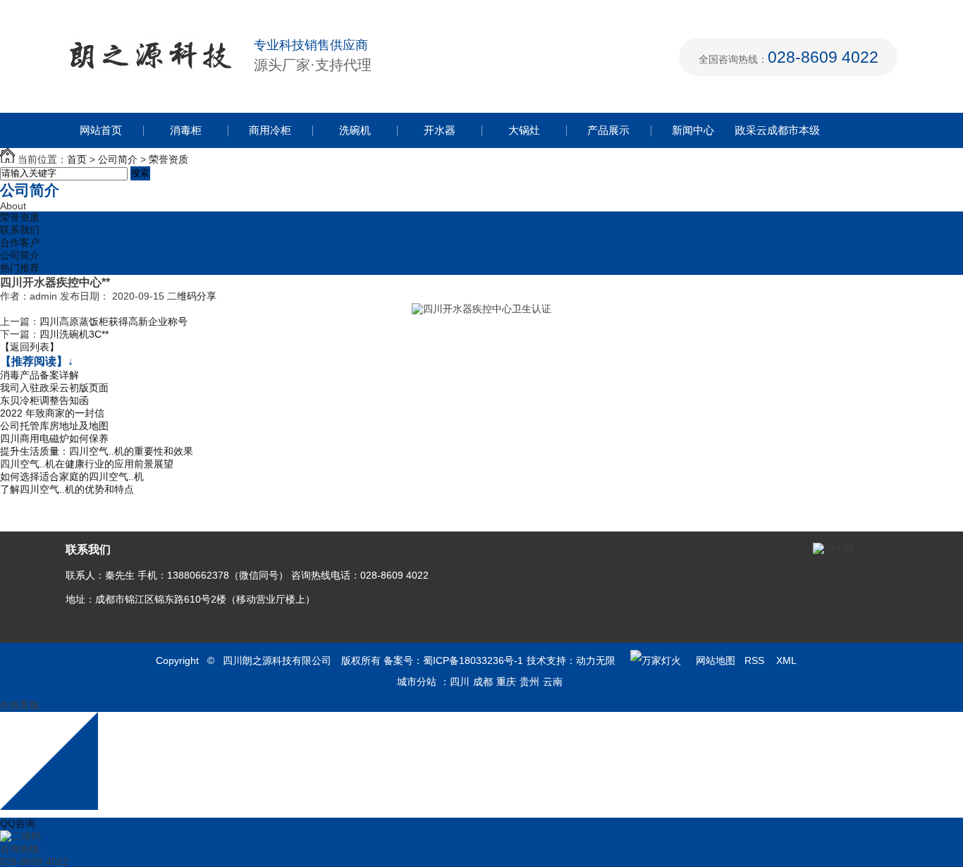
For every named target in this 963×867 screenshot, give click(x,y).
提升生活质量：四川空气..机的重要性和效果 (96, 451)
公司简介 (117, 159)
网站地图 (715, 660)
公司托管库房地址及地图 (54, 425)
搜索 (140, 173)
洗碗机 (355, 130)
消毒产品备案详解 (39, 375)
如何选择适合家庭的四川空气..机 (72, 476)
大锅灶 (524, 130)
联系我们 (19, 229)
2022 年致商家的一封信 (52, 413)
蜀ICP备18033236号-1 (473, 660)
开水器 (439, 130)
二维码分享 (191, 296)
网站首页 (101, 130)
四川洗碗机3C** (74, 334)
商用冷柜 (270, 130)
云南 (553, 681)
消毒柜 (186, 130)
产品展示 (608, 130)
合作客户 (19, 242)
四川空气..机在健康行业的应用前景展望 (86, 463)
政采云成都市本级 (777, 130)
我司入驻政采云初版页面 (54, 387)
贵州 (529, 681)
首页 (77, 159)
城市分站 (416, 681)
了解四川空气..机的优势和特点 (67, 489)
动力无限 (595, 660)
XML (787, 660)
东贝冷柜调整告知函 (44, 400)
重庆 (506, 681)
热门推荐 (19, 267)
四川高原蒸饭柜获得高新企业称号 (113, 321)
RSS (755, 660)
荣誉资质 (168, 159)
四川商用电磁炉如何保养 (54, 438)
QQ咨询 (17, 823)
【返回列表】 (29, 346)
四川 (460, 681)
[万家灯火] (655, 660)
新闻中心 (693, 130)
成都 (483, 681)
